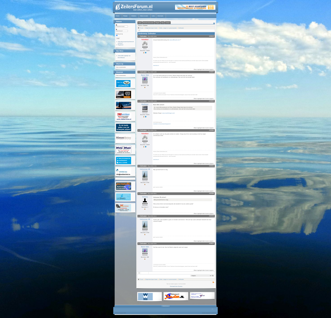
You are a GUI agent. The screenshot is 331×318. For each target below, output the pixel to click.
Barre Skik (145, 75)
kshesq (145, 197)
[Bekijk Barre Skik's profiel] (145, 80)
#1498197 (211, 243)
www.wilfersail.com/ (174, 40)
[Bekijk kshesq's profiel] (144, 202)
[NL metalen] (123, 211)
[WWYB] (123, 153)
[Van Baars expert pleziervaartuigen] (123, 200)
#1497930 (211, 216)
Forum (125, 16)
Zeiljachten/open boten (151, 28)
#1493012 (211, 166)
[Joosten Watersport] (174, 299)
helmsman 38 (145, 169)
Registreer (120, 44)
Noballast (144, 39)
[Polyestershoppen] (123, 163)
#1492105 (211, 36)
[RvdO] (123, 87)
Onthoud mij (119, 34)
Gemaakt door (174, 286)
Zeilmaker (181, 28)
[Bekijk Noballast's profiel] (145, 46)
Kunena (180, 286)
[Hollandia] (123, 108)
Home (117, 16)
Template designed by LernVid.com (209, 312)
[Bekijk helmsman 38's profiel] (145, 178)
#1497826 (211, 193)
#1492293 (211, 71)
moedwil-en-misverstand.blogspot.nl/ (161, 123)
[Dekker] (195, 9)
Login (118, 38)
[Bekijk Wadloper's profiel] (145, 110)
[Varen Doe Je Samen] (145, 300)
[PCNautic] (123, 189)
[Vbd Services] (123, 119)
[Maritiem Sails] (123, 130)
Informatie (160, 16)
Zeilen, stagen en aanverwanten (168, 28)
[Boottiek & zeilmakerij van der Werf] (123, 97)
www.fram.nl (156, 65)
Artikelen (133, 16)
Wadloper (144, 104)
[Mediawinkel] (123, 174)
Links (153, 16)
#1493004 (211, 130)
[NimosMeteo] (123, 142)
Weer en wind (144, 16)
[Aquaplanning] (198, 297)
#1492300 (211, 101)
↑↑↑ (212, 309)
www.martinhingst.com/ (168, 113)
